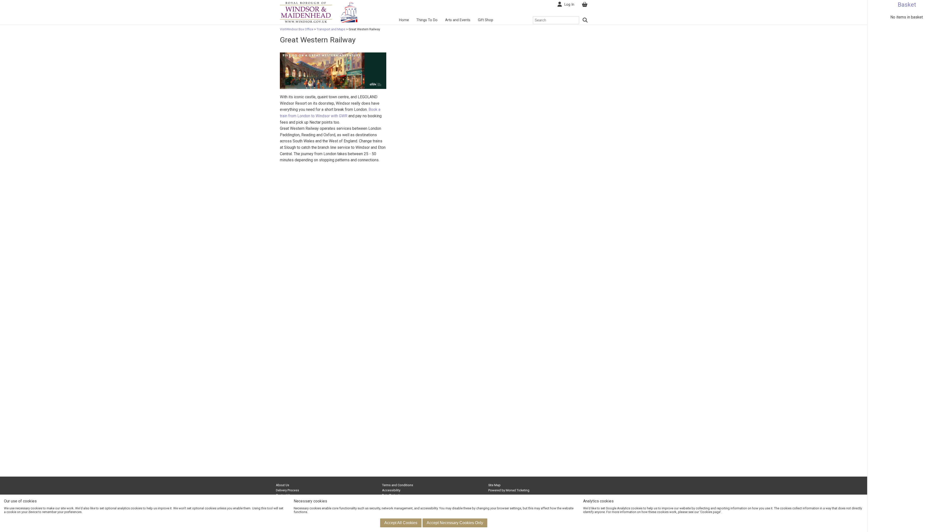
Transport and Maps (331, 29)
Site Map (494, 485)
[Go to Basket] (584, 4)
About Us (282, 485)
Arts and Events (457, 20)
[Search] (585, 20)
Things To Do (427, 20)
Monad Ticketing (517, 490)
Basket (907, 4)
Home (404, 20)
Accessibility (391, 490)
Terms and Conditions (397, 485)
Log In (569, 4)
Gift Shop (485, 20)
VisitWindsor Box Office (297, 29)
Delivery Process (287, 490)
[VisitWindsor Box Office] (306, 12)
